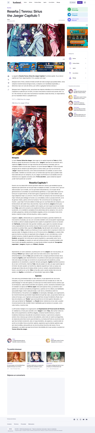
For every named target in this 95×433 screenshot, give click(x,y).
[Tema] (85, 2)
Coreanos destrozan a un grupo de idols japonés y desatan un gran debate (35, 367)
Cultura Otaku (37, 2)
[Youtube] (83, 419)
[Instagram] (80, 419)
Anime (30, 2)
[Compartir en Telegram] (8, 83)
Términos (16, 424)
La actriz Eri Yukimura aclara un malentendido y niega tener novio (80, 104)
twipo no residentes (51, 429)
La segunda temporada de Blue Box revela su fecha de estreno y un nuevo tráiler (18, 342)
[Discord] (86, 419)
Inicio (25, 2)
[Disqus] (36, 396)
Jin (57, 368)
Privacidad (23, 424)
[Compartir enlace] (8, 89)
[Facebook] (74, 419)
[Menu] (8, 2)
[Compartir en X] (8, 79)
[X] (77, 419)
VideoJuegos (10, 363)
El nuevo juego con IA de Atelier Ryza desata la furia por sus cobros (16, 366)
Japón (44, 2)
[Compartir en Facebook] (8, 76)
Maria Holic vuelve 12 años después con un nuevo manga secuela (57, 342)
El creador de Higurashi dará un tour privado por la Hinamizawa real (55, 366)
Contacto (9, 424)
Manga (58, 2)
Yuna (8, 19)
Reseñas (9, 7)
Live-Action (51, 2)
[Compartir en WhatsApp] (8, 86)
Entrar (79, 2)
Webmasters (31, 424)
